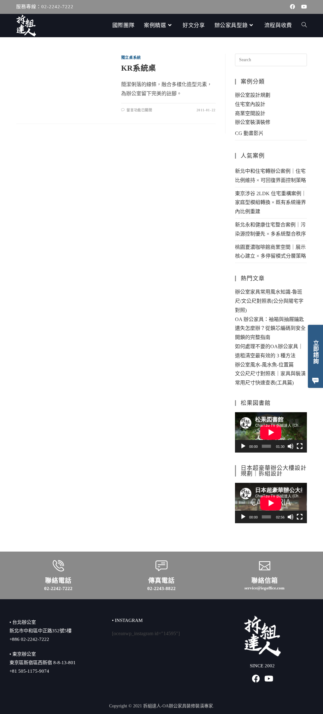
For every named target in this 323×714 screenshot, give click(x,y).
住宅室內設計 (250, 104)
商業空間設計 (250, 113)
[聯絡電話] (58, 566)
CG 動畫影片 (249, 133)
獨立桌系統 (131, 58)
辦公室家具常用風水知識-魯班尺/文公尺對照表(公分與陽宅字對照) (269, 301)
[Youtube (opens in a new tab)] (302, 7)
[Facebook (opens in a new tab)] (292, 7)
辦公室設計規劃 (252, 95)
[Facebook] (256, 678)
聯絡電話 (58, 580)
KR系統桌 (138, 68)
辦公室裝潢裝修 (252, 122)
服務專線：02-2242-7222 (44, 6)
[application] (271, 432)
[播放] (243, 446)
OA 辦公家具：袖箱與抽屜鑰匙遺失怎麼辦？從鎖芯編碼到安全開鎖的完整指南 (270, 328)
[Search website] (304, 25)
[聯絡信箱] (265, 566)
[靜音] (290, 446)
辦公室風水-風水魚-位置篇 (264, 364)
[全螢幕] (300, 446)
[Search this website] (271, 59)
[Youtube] (269, 678)
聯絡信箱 (264, 580)
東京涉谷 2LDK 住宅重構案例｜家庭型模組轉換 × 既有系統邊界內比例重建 (270, 202)
